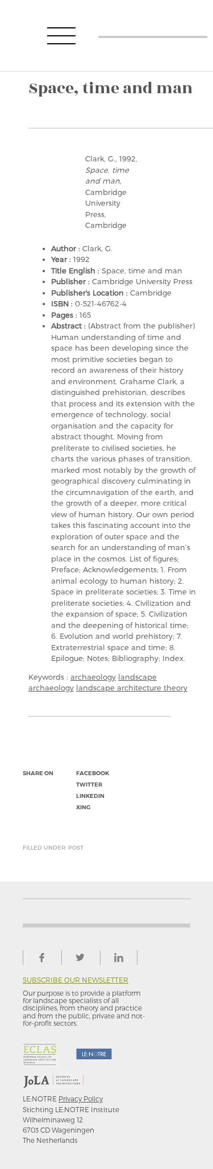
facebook (92, 773)
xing (83, 807)
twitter (89, 784)
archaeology (93, 676)
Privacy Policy (81, 1099)
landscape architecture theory (131, 687)
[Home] (152, 35)
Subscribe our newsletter (75, 980)
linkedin (90, 796)
